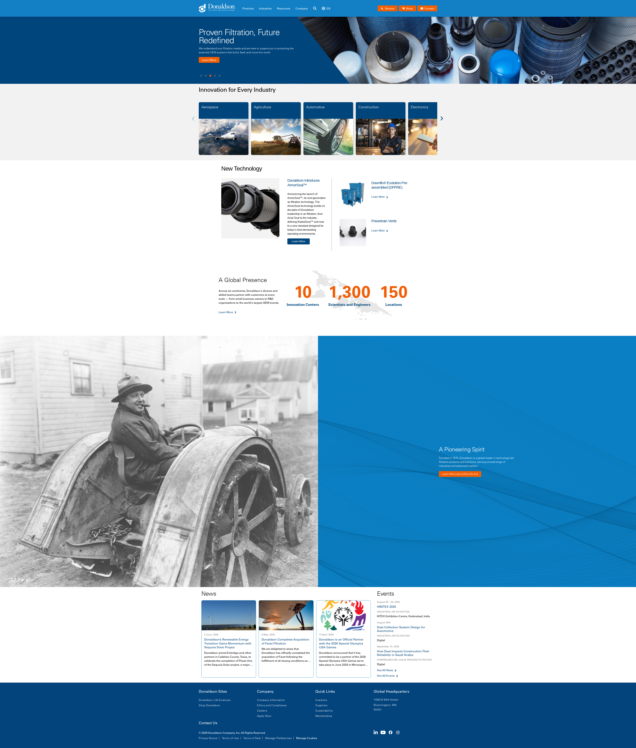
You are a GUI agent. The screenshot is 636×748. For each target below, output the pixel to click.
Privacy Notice (208, 738)
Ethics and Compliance (272, 705)
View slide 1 (201, 76)
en (328, 8)
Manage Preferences (278, 738)
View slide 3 (210, 76)
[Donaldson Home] (219, 8)
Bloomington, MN (385, 705)
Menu (243, 2)
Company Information (271, 700)
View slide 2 (206, 76)
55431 (378, 709)
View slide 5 (220, 76)
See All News (385, 670)
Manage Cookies (306, 738)
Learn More (209, 64)
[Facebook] (392, 735)
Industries (265, 8)
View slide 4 (215, 76)
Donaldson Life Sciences (215, 700)
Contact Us (208, 723)
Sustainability (324, 710)
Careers (262, 710)
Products (248, 8)
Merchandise (323, 716)
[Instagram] (399, 735)
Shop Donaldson (209, 705)
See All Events (386, 675)
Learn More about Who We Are (460, 474)
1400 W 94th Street (386, 699)
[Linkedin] (377, 735)
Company (301, 8)
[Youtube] (384, 735)
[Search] (315, 8)
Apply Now (264, 716)
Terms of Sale (252, 738)
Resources (283, 8)
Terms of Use (230, 738)
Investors (321, 700)
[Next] (443, 120)
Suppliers (321, 705)
